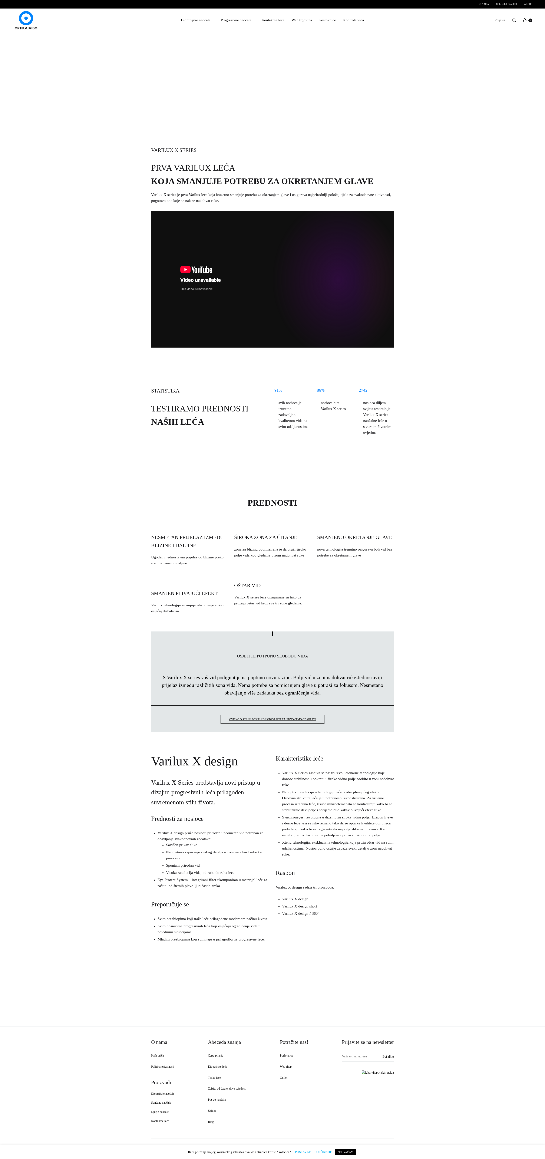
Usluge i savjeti (506, 4)
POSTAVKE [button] (303, 1152)
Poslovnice (327, 20)
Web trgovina (302, 20)
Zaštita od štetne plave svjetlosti (227, 1088)
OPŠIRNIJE (324, 1152)
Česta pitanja (215, 1055)
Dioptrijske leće (217, 1066)
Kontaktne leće (273, 20)
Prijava (500, 20)
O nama (484, 4)
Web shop (286, 1066)
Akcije (528, 4)
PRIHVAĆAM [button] (345, 1152)
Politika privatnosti (162, 1066)
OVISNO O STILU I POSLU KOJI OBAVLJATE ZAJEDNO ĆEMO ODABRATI (272, 719)
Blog (211, 1121)
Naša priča (157, 1055)
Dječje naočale (160, 1111)
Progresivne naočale (236, 20)
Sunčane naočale (161, 1102)
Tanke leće (214, 1077)
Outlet (283, 1077)
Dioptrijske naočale (196, 20)
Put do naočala (217, 1099)
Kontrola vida (353, 20)
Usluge (212, 1110)
